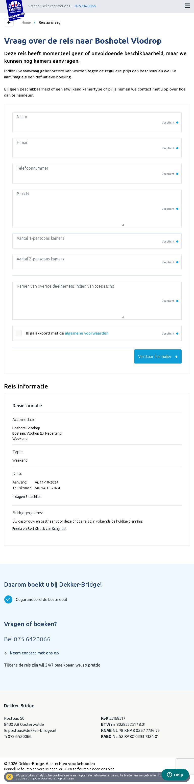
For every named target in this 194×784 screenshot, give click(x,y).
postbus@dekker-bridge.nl (32, 730)
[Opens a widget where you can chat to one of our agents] (175, 775)
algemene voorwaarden (86, 332)
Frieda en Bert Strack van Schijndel (39, 529)
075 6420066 (85, 6)
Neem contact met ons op (34, 653)
